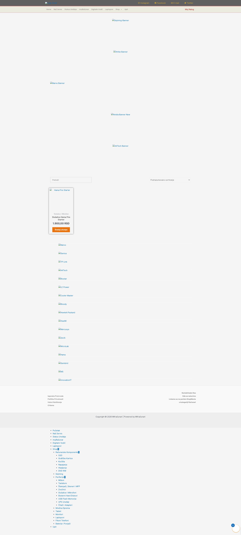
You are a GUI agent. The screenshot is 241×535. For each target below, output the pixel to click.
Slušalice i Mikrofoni (67, 492)
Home (48, 9)
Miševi (61, 480)
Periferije (60, 477)
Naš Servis (58, 9)
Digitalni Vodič (97, 9)
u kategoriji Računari (187, 402)
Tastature (62, 483)
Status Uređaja (71, 9)
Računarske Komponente (67, 452)
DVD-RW (62, 471)
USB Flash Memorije (67, 499)
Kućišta (61, 461)
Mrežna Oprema (63, 508)
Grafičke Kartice (65, 458)
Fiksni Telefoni (62, 520)
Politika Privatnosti (55, 399)
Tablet (58, 511)
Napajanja (62, 464)
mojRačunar (84, 9)
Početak (56, 430)
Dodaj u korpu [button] (61, 229)
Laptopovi (109, 9)
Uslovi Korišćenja (55, 402)
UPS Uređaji (63, 502)
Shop (118, 9)
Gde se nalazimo (189, 396)
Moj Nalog (189, 9)
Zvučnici (62, 489)
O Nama (51, 405)
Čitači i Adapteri (65, 505)
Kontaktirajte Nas (189, 393)
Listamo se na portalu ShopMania (182, 399)
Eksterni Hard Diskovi (67, 495)
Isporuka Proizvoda (55, 396)
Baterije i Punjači (63, 523)
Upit (126, 9)
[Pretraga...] (88, 180)
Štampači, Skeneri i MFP (69, 486)
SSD (60, 455)
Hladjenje (62, 468)
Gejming (59, 474)
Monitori (59, 514)
